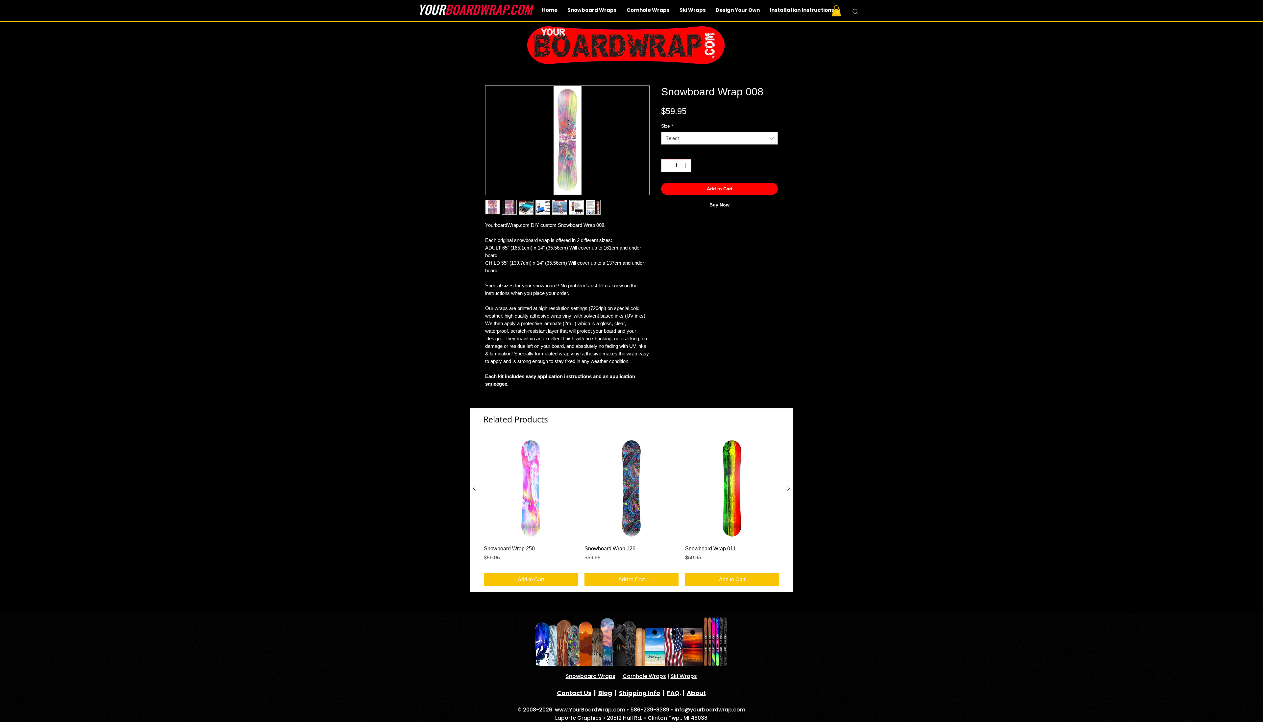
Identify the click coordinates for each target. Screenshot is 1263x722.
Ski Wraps (684, 676)
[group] (631, 512)
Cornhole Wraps (644, 676)
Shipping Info (639, 693)
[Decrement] (666, 165)
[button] (836, 10)
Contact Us (574, 693)
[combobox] (719, 138)
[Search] (855, 11)
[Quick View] (531, 488)
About (696, 693)
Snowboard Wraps (590, 676)
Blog (605, 693)
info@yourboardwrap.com (710, 709)
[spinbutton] (676, 165)
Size (667, 126)
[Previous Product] (474, 488)
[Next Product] (789, 488)
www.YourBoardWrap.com (590, 709)
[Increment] (685, 165)
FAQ (673, 693)
